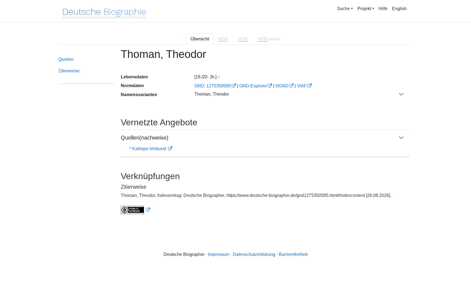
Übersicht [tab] (200, 39)
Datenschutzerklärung (254, 254)
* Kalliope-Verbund (148, 148)
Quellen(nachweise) (144, 138)
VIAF (302, 86)
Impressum (218, 254)
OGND (281, 86)
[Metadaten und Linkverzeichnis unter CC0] (135, 210)
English (399, 8)
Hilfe (383, 8)
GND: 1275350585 (212, 86)
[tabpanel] (235, 134)
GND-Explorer (253, 86)
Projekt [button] (364, 8)
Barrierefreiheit (293, 254)
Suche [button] (343, 8)
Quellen (66, 59)
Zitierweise (69, 71)
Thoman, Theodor (211, 94)
